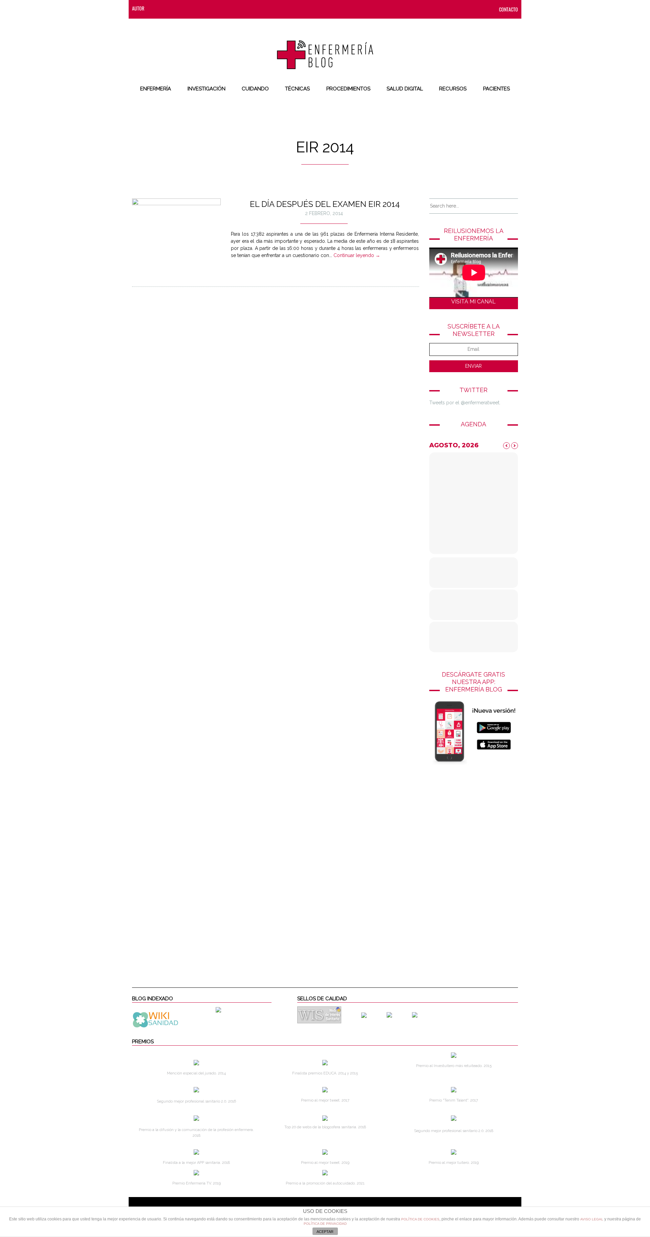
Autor (138, 8)
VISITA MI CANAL (473, 301)
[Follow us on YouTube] (221, 8)
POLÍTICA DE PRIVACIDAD (325, 1223)
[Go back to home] (325, 49)
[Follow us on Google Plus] (210, 8)
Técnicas (297, 89)
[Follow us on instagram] (196, 8)
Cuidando (255, 89)
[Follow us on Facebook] (169, 8)
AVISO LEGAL (591, 1219)
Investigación (206, 89)
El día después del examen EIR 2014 (325, 204)
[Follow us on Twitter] (183, 8)
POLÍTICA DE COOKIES (420, 1219)
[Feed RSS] (156, 8)
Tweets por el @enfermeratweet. (464, 402)
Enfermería (155, 89)
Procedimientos (348, 89)
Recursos (453, 89)
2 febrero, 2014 (324, 213)
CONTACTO (508, 9)
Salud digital (405, 89)
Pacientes (496, 89)
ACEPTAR (325, 1232)
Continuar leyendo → (356, 255)
